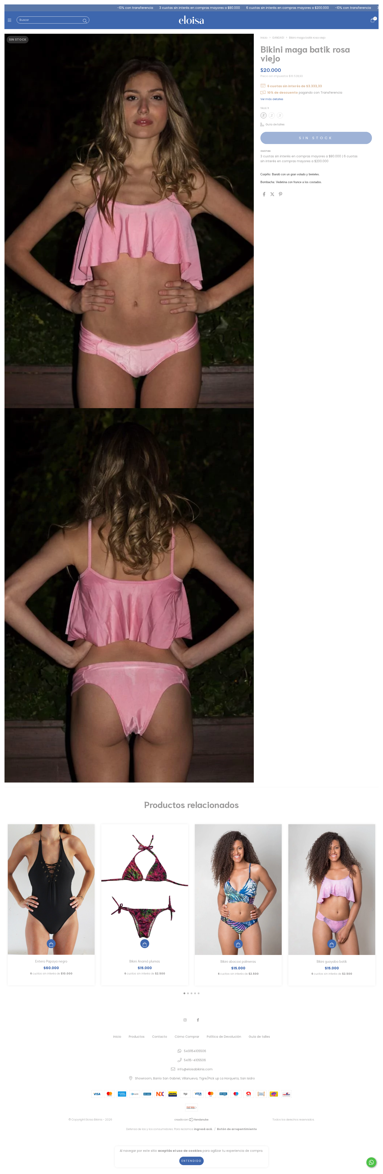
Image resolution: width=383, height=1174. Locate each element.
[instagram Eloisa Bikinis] (185, 1020)
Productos (137, 1036)
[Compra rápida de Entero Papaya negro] (51, 943)
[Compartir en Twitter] (272, 194)
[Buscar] (85, 21)
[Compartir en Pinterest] (280, 194)
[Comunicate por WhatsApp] (371, 1162)
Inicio (264, 38)
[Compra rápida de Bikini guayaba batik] (331, 943)
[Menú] (10, 20)
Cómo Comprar (187, 1036)
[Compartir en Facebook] (264, 194)
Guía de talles (259, 1036)
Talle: (264, 108)
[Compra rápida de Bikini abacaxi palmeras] (238, 943)
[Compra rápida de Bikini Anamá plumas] (144, 943)
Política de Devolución (224, 1036)
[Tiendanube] (191, 1121)
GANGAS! (278, 38)
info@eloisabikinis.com (195, 1069)
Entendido (191, 1161)
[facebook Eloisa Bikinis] (198, 1020)
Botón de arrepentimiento (237, 1129)
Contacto (159, 1036)
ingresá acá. (203, 1129)
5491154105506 (195, 1051)
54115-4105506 (195, 1060)
